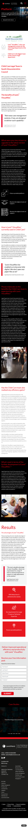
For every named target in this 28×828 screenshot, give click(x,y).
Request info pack (8, 20)
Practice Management (20, 773)
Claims (2, 792)
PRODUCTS (3, 766)
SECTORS (3, 781)
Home (4, 804)
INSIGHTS (3, 771)
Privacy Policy (11, 804)
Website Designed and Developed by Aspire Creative (14, 810)
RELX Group (4, 763)
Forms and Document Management (20, 777)
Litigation (3, 790)
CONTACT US (4, 774)
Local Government (5, 797)
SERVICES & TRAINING (7, 769)
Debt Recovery (4, 795)
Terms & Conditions (20, 804)
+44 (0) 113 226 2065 (8, 753)
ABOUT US (4, 772)
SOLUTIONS (18, 766)
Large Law (3, 783)
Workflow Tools (18, 775)
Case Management (19, 769)
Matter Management (19, 771)
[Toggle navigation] (24, 3)
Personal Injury (4, 794)
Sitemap (9, 805)
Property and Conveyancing (4, 787)
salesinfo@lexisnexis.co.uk (10, 754)
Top (24, 825)
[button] (25, 3)
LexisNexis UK (4, 761)
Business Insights (18, 767)
